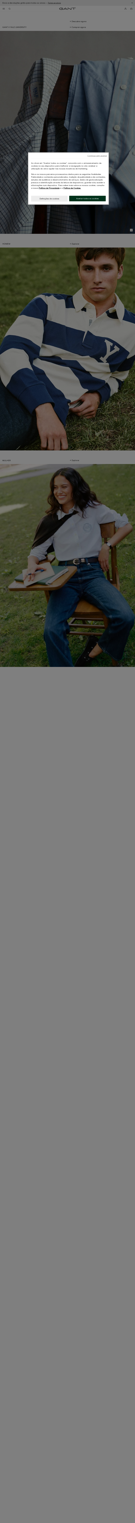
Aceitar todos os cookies (87, 198)
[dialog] (68, 178)
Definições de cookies (49, 198)
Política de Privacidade (49, 188)
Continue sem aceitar (97, 156)
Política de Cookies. (72, 188)
